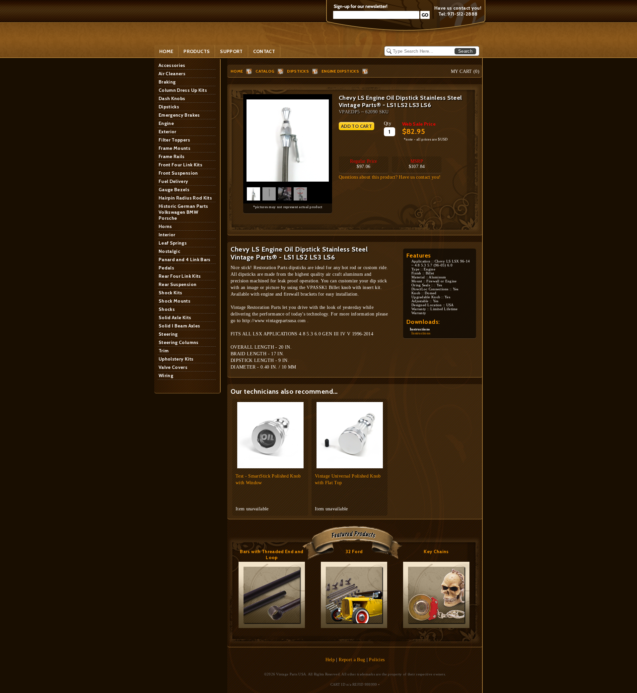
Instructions (420, 333)
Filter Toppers (174, 140)
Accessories (172, 65)
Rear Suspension (177, 284)
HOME (237, 71)
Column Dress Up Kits (183, 90)
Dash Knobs (172, 98)
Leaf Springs (173, 243)
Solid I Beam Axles (179, 326)
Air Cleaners (172, 74)
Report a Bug (352, 659)
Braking (167, 82)
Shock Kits (170, 293)
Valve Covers (173, 367)
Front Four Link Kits (180, 165)
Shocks (167, 309)
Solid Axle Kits (175, 317)
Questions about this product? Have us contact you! (390, 177)
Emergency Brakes (179, 115)
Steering (168, 334)
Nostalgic (169, 251)
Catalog (264, 71)
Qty (387, 123)
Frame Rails (172, 156)
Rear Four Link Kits (180, 276)
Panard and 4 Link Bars (185, 259)
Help (330, 659)
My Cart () (465, 71)
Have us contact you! (457, 8)
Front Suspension (178, 173)
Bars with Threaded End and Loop (271, 554)
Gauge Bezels (174, 190)
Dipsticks (169, 107)
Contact (264, 51)
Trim (164, 351)
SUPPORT (231, 51)
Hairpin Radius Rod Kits (185, 198)
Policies (377, 659)
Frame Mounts (174, 148)
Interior (167, 235)
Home (166, 51)
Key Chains (436, 551)
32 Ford (354, 551)
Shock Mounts (174, 301)
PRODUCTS (196, 51)
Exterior (168, 132)
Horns (165, 226)
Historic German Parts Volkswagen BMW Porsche (183, 212)
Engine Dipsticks (340, 71)
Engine (166, 123)
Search (465, 51)
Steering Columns (179, 342)
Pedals (166, 268)
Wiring (166, 375)
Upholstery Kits (176, 359)
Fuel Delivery (173, 181)
